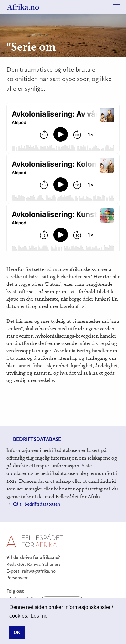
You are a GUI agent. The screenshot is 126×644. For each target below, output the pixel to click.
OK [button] (17, 632)
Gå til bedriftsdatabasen (36, 504)
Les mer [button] (40, 616)
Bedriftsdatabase (37, 439)
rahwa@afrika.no (39, 571)
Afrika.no (23, 7)
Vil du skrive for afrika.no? (33, 557)
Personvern (17, 578)
